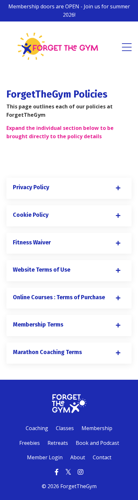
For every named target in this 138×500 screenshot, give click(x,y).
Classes (65, 428)
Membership (97, 428)
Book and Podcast (97, 442)
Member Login (45, 457)
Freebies (30, 442)
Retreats (57, 442)
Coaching (37, 428)
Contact (102, 457)
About (77, 457)
